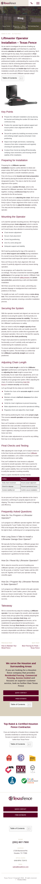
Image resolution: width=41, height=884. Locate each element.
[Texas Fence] (8, 3)
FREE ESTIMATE (20, 698)
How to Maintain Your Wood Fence (8, 647)
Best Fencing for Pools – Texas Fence (31, 647)
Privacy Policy (21, 879)
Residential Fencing (14, 675)
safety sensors (24, 277)
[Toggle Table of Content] (20, 78)
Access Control (23, 678)
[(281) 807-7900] (32, 3)
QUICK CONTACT (21, 692)
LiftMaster (34, 453)
